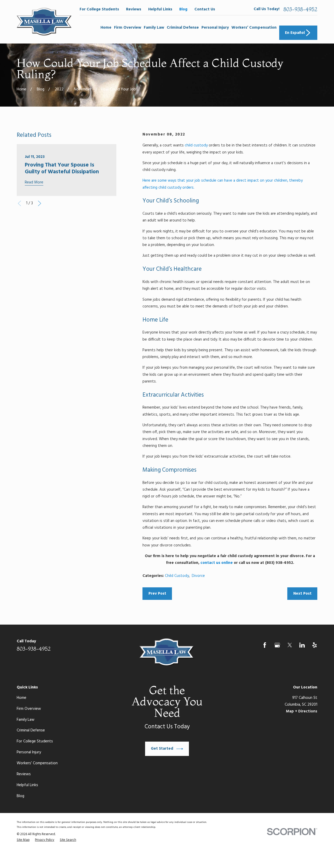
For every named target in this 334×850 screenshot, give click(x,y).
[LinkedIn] (302, 645)
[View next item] (39, 203)
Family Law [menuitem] (154, 27)
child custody (196, 145)
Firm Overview (29, 709)
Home (21, 698)
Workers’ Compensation (37, 763)
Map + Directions (301, 711)
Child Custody (177, 576)
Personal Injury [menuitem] (215, 27)
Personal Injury (29, 752)
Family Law (25, 720)
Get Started (162, 749)
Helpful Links (160, 9)
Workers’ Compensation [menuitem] (254, 27)
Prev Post (157, 593)
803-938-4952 (300, 9)
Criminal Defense (31, 730)
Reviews (133, 9)
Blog (183, 9)
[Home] (44, 22)
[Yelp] (314, 645)
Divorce (198, 576)
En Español (295, 33)
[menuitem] (23, 840)
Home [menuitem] (105, 27)
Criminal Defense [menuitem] (183, 27)
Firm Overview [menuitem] (127, 27)
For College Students (99, 9)
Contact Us (204, 9)
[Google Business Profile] (277, 645)
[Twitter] (290, 645)
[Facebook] (264, 645)
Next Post (302, 593)
